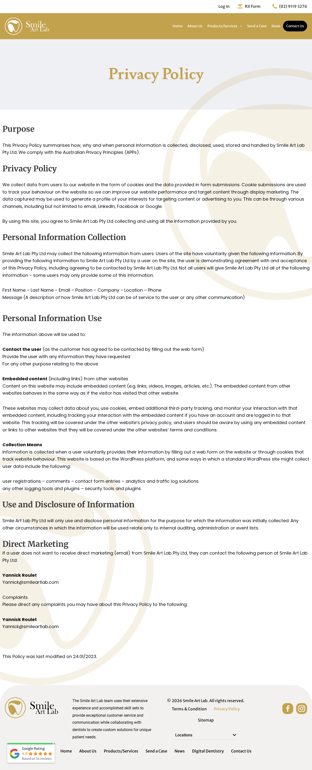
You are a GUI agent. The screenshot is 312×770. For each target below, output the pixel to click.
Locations (183, 735)
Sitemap (206, 720)
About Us (88, 751)
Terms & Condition (189, 708)
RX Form (253, 6)
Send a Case (156, 751)
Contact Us (241, 751)
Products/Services (121, 751)
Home (66, 751)
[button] (205, 735)
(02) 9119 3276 (293, 6)
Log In (224, 6)
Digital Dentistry (208, 751)
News (180, 751)
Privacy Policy (227, 708)
